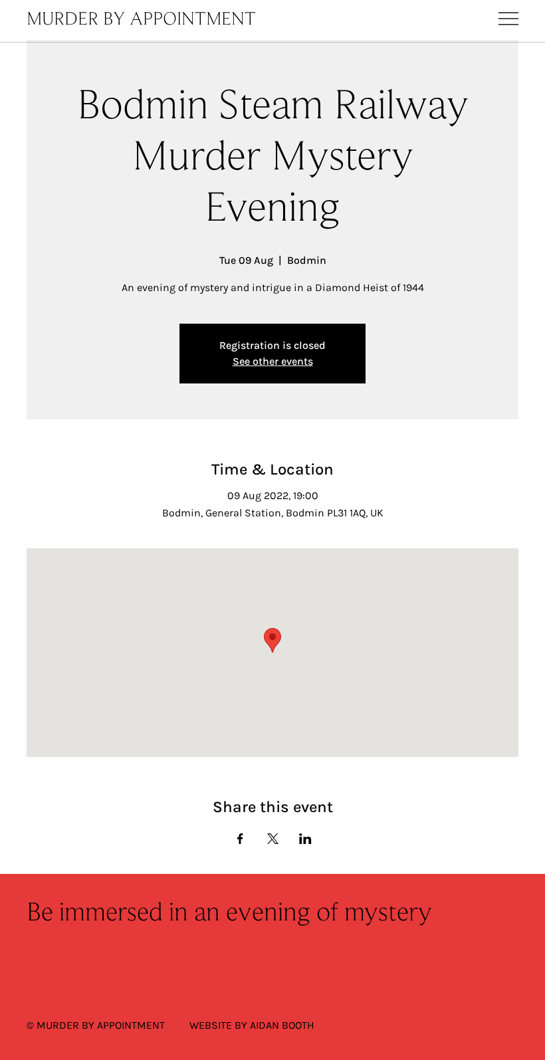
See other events (273, 361)
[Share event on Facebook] (240, 838)
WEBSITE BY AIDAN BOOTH (251, 1025)
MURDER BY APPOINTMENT (141, 20)
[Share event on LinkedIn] (305, 838)
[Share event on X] (273, 838)
